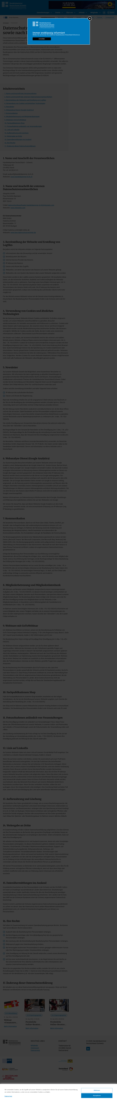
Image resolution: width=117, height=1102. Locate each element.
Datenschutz (8, 1096)
